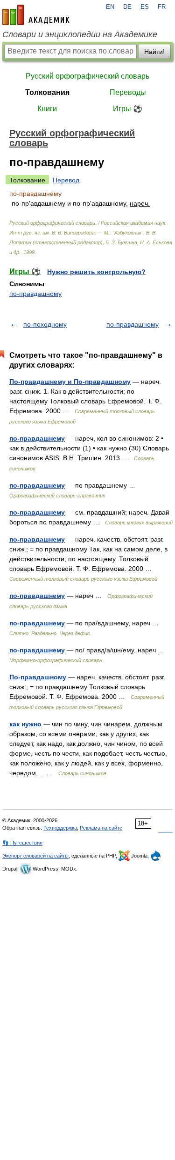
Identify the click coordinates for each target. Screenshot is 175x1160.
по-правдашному (35, 293)
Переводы (128, 92)
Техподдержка (60, 828)
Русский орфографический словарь (87, 76)
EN (110, 7)
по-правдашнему (37, 438)
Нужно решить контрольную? (96, 271)
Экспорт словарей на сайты (35, 855)
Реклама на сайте (101, 828)
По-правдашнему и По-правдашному (70, 381)
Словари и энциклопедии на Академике (79, 34)
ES (144, 7)
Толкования (47, 92)
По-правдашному (37, 677)
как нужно (25, 724)
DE (127, 7)
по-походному (45, 324)
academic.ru (36, 15)
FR (162, 7)
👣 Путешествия (22, 842)
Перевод (66, 180)
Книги (47, 109)
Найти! (154, 51)
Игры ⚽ (127, 109)
